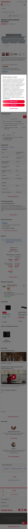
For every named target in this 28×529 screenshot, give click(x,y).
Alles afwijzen (14, 105)
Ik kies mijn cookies (14, 108)
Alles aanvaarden (13, 101)
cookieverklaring (6, 98)
